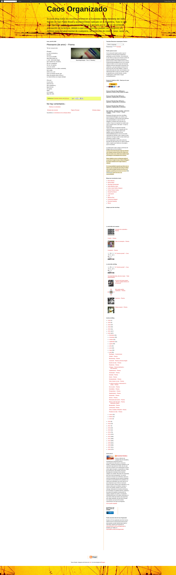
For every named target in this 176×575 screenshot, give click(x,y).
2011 (109, 438)
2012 (109, 436)
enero (110, 418)
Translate (118, 46)
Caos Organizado (77, 9)
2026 (109, 320)
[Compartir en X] (79, 98)
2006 (109, 449)
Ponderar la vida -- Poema (115, 411)
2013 (109, 434)
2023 (109, 327)
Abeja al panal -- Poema (121, 307)
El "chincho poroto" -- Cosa (122, 253)
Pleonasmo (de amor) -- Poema (117, 399)
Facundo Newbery (112, 201)
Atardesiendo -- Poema (115, 393)
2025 (109, 322)
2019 (109, 421)
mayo (110, 350)
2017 (109, 425)
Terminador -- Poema (114, 372)
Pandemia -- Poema (114, 365)
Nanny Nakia (111, 182)
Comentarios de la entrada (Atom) (62, 112)
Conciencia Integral (112, 199)
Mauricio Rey (111, 197)
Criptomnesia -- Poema (115, 370)
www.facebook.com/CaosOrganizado (115, 526)
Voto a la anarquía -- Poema (122, 241)
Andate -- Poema (113, 356)
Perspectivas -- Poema (114, 391)
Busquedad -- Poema (114, 405)
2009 (109, 443)
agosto (111, 343)
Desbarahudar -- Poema (115, 379)
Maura (109, 203)
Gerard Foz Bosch (112, 192)
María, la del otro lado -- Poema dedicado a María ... (117, 402)
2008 (109, 445)
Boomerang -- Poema (114, 358)
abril (110, 352)
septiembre (112, 341)
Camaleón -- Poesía (113, 250)
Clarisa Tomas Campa (113, 190)
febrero (111, 416)
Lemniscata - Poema (114, 407)
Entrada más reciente (52, 110)
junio (110, 348)
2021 (109, 331)
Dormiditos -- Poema (114, 389)
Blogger (103, 562)
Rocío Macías (111, 180)
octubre (111, 339)
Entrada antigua (96, 110)
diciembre (111, 335)
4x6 (90, 562)
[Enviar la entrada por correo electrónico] (72, 98)
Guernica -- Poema (120, 298)
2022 (109, 329)
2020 (109, 333)
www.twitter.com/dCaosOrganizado (115, 529)
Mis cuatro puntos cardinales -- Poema (120, 290)
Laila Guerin (111, 193)
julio (110, 346)
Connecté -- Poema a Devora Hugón (118, 360)
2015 (109, 430)
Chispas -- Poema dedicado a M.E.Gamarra (116, 367)
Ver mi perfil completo (111, 503)
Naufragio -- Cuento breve (115, 354)
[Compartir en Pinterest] (82, 98)
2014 (109, 432)
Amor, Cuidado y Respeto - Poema (117, 409)
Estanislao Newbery (122, 456)
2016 (109, 428)
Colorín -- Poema (112, 238)
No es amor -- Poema (114, 387)
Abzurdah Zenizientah (113, 184)
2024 (109, 324)
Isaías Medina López (113, 186)
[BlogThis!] (77, 98)
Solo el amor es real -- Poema (116, 381)
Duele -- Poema (113, 377)
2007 (109, 447)
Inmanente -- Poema (114, 395)
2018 (109, 423)
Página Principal (75, 110)
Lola (109, 195)
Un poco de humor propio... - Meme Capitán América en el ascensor (122, 282)
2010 (109, 440)
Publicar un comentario (55, 107)
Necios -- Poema (113, 397)
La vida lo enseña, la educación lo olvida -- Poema (117, 384)
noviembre (112, 337)
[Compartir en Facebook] (81, 98)
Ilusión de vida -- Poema (115, 362)
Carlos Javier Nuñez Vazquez (115, 188)
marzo (111, 414)
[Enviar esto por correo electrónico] (75, 98)
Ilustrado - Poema (113, 374)
